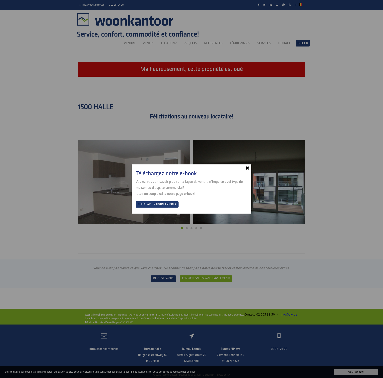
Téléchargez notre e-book (156, 204)
